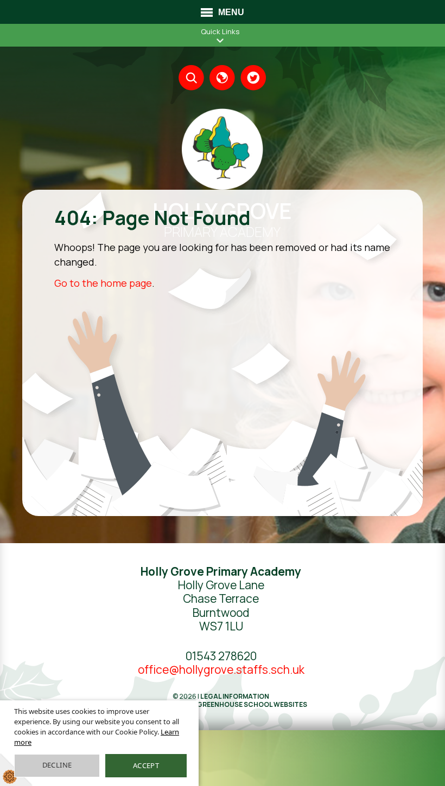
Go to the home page (103, 282)
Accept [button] (146, 765)
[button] (220, 40)
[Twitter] (253, 78)
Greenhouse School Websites (252, 704)
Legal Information (234, 696)
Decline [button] (57, 765)
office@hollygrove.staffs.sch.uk (221, 669)
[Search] (191, 78)
